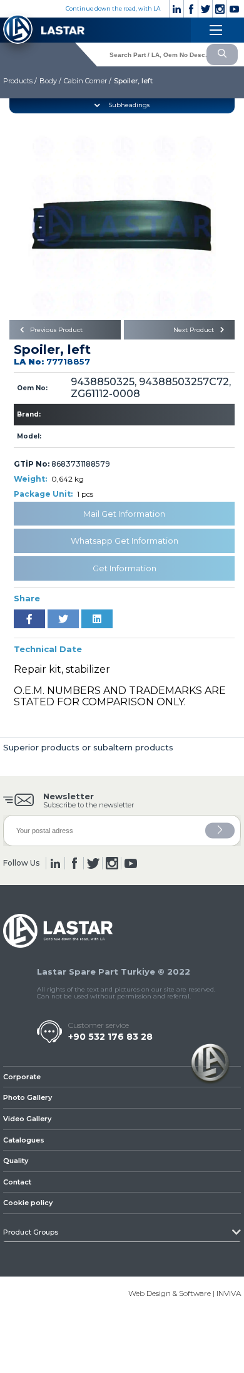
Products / (20, 80)
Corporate (22, 1076)
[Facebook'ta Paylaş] (29, 618)
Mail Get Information (124, 514)
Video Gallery (27, 1118)
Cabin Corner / (87, 80)
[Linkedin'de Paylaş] (97, 618)
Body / (50, 80)
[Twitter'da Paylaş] (63, 618)
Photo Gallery (27, 1097)
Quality (15, 1160)
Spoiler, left (133, 80)
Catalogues (23, 1140)
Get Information (124, 568)
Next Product (194, 330)
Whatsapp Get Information (124, 541)
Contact (17, 1182)
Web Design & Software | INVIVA (184, 1293)
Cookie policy (28, 1202)
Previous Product (55, 330)
